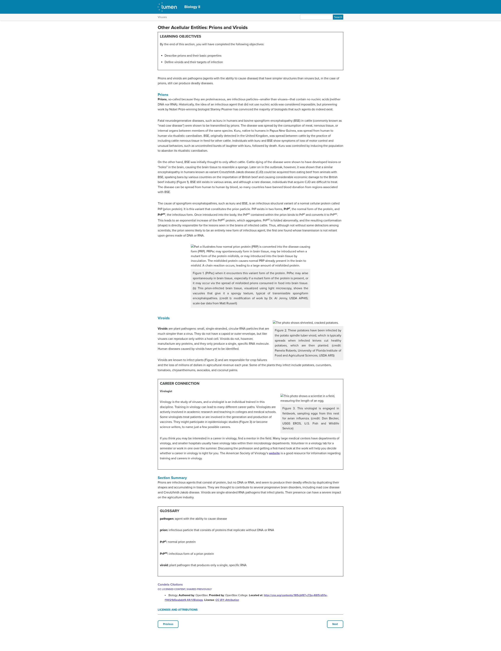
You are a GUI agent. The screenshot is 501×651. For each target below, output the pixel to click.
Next (335, 624)
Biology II (192, 7)
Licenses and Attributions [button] (178, 609)
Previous (168, 624)
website (274, 453)
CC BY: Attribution (227, 600)
